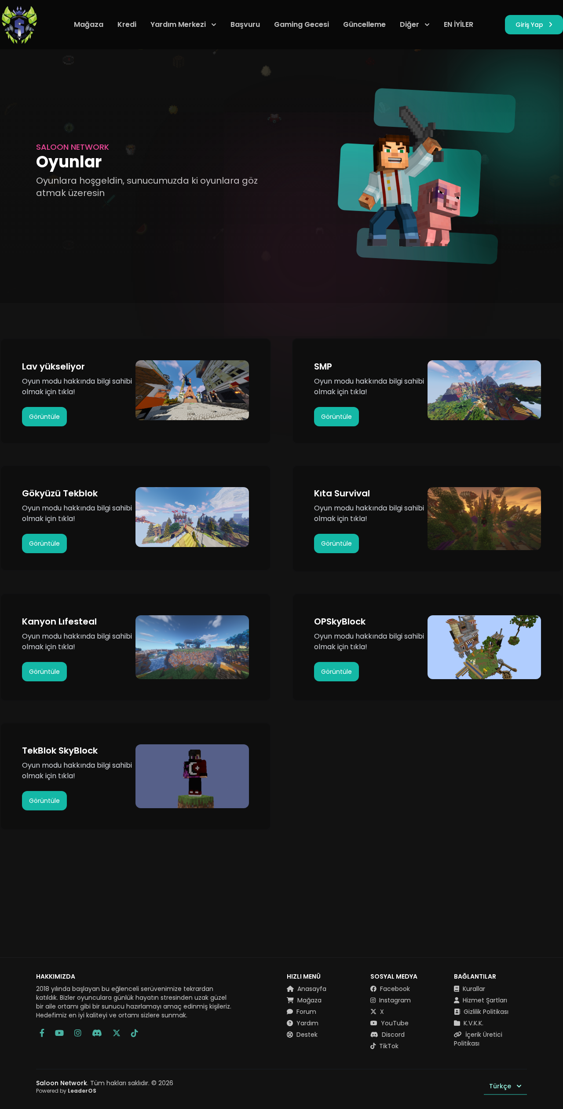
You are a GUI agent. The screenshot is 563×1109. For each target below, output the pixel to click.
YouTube (394, 1023)
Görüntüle (44, 416)
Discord (392, 1034)
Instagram (394, 1000)
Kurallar (473, 988)
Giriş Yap (529, 24)
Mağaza (88, 24)
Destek (306, 1034)
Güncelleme (364, 24)
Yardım (306, 1023)
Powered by (66, 1090)
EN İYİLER (458, 24)
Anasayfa (311, 988)
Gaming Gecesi (301, 24)
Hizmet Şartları (484, 1000)
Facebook (394, 988)
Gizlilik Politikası (485, 1011)
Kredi (126, 24)
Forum (305, 1011)
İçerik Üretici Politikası (478, 1039)
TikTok (387, 1046)
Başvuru (245, 24)
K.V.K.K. (472, 1023)
